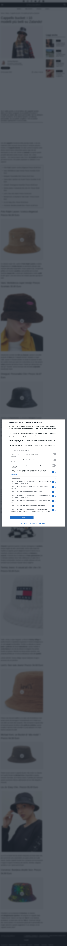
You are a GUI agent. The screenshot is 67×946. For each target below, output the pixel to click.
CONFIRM (22, 517)
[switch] (54, 454)
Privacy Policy (42, 523)
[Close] (61, 422)
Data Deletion (24, 523)
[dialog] (33, 473)
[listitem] (33, 450)
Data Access (33, 523)
